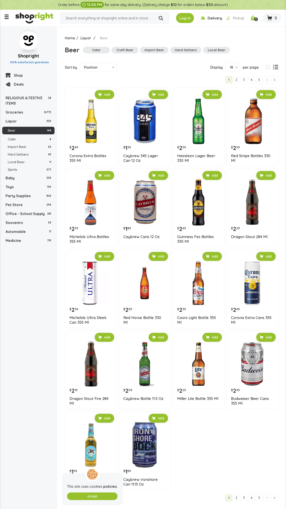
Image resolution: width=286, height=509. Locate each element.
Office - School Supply (28, 213)
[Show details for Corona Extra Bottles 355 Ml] (90, 121)
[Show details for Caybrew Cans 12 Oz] (144, 202)
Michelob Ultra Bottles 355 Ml (89, 238)
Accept (92, 496)
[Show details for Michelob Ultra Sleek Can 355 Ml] (90, 283)
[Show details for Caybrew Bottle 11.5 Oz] (144, 364)
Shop (18, 75)
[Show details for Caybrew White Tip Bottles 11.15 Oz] (90, 445)
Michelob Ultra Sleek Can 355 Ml (88, 319)
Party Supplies (28, 196)
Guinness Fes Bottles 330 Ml (195, 238)
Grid (267, 67)
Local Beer (29, 162)
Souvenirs (28, 222)
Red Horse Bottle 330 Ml (142, 319)
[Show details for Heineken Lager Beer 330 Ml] (198, 121)
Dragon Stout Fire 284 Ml (88, 400)
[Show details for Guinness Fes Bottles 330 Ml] (198, 202)
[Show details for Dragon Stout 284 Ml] (252, 202)
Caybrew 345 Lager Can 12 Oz (140, 158)
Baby (28, 178)
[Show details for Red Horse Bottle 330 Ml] (144, 283)
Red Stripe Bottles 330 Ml (250, 158)
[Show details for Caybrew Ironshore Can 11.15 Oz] (144, 445)
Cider (29, 139)
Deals (19, 84)
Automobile (28, 231)
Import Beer (29, 147)
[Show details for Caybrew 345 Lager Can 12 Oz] (144, 121)
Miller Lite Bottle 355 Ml (197, 398)
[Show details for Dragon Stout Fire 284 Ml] (90, 364)
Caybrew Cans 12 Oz (141, 236)
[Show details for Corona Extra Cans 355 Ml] (252, 283)
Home (70, 38)
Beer (29, 130)
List (275, 67)
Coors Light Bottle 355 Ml (196, 319)
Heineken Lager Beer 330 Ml (196, 158)
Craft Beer (124, 50)
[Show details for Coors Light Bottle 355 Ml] (198, 283)
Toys (28, 187)
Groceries (28, 112)
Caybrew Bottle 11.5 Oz (143, 398)
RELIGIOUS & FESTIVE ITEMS (28, 101)
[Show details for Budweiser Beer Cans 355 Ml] (252, 364)
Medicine (28, 240)
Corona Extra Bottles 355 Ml (87, 158)
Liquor (28, 121)
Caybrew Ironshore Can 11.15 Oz (140, 481)
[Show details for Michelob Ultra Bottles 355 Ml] (90, 202)
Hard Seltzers (29, 154)
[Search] (161, 18)
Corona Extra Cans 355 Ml (251, 319)
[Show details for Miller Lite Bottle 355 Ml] (198, 364)
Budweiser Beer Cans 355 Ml (250, 400)
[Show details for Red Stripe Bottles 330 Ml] (252, 121)
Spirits (29, 169)
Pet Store (28, 205)
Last (274, 79)
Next (266, 79)
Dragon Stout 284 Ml (249, 236)
